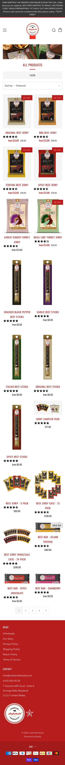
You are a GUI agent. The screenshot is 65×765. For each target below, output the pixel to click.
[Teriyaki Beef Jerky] (17, 163)
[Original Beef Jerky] (17, 111)
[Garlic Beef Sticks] (48, 282)
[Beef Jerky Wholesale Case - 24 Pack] (17, 536)
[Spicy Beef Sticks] (17, 426)
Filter (32, 75)
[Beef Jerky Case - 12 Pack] (48, 484)
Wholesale (9, 633)
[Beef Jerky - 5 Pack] (17, 484)
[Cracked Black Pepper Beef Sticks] (17, 282)
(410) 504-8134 (11, 680)
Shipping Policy (11, 649)
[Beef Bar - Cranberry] (48, 578)
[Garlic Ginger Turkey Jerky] (17, 216)
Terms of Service (12, 659)
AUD (31, 746)
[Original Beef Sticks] (48, 356)
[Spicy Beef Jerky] (48, 163)
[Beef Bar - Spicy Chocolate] (17, 578)
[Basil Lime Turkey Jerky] (48, 216)
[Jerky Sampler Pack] (48, 408)
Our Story (8, 638)
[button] (10, 136)
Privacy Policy (10, 643)
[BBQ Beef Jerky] (48, 111)
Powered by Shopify (32, 736)
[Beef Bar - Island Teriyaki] (48, 527)
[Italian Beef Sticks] (17, 356)
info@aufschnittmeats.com (17, 675)
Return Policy (10, 654)
